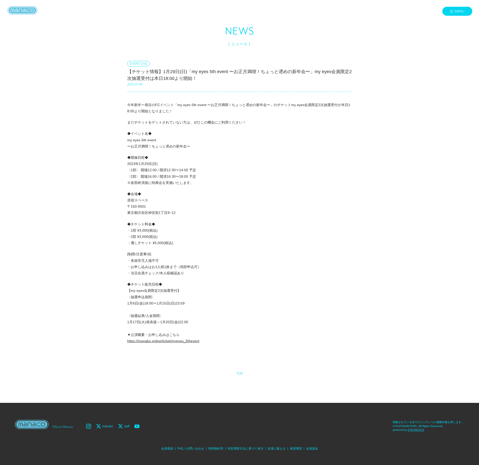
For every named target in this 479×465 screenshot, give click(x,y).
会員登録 (167, 448)
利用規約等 (215, 448)
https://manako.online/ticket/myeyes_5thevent (163, 341)
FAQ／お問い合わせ (190, 448)
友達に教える (277, 448)
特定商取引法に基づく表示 (245, 448)
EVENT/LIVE (138, 64)
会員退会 (312, 448)
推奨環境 (296, 448)
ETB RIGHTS (416, 429)
